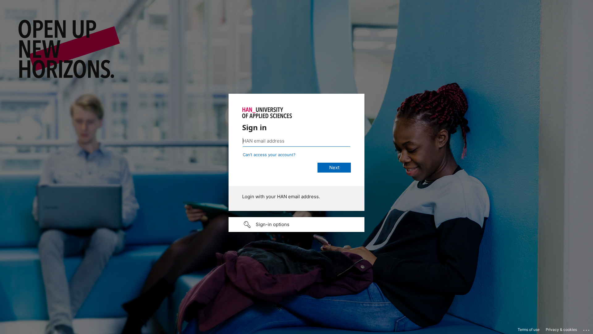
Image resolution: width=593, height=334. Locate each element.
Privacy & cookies (561, 329)
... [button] (587, 329)
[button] (296, 224)
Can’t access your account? (269, 154)
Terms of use (529, 329)
